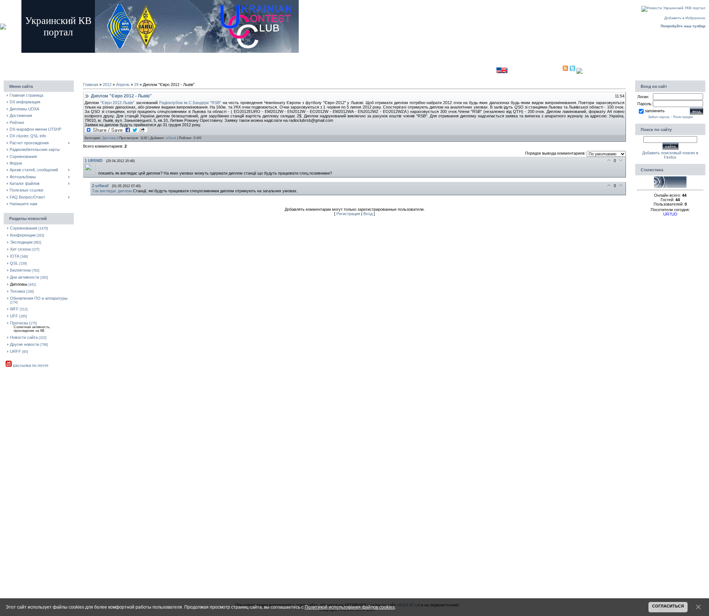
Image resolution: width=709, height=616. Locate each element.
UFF (14, 316)
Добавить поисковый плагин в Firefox (670, 155)
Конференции (22, 235)
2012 (107, 84)
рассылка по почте (30, 365)
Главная (102, 56)
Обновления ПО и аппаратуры (39, 298)
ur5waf (171, 138)
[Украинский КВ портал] (670, 186)
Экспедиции (21, 242)
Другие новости (24, 344)
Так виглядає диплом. (112, 191)
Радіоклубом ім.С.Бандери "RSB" (190, 102)
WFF (14, 309)
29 (136, 84)
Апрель (123, 84)
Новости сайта (24, 337)
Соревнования (23, 228)
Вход (144, 56)
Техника (17, 291)
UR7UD (670, 214)
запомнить (655, 111)
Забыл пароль (659, 117)
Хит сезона (20, 249)
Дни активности (24, 277)
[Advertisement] (326, 68)
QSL (14, 263)
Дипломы (18, 284)
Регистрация (124, 56)
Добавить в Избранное (684, 18)
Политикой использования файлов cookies (350, 607)
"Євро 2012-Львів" (117, 102)
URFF (15, 351)
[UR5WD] (91, 173)
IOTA (14, 256)
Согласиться (668, 606)
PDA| (557, 70)
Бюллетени (20, 270)
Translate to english (479, 70)
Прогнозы (19, 323)
